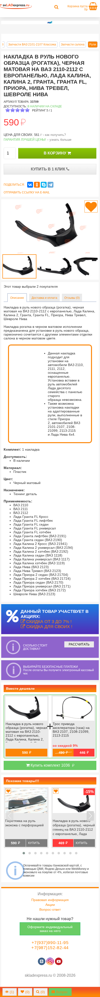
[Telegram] (50, 185)
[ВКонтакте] (30, 185)
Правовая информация (50, 900)
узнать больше (60, 139)
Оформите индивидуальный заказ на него (50, 929)
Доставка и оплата (44, 298)
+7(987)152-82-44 (50, 947)
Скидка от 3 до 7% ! (48, 621)
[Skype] (44, 185)
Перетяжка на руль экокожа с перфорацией (24, 823)
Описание (17, 298)
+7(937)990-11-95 (50, 942)
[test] (50, 22)
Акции (50, 905)
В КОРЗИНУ (55, 153)
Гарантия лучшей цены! (25, 139)
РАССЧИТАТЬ (79, 644)
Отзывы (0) (72, 298)
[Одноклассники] (37, 185)
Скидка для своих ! (48, 626)
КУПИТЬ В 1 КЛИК (48, 169)
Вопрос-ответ (50, 909)
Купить (34, 843)
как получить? (55, 135)
